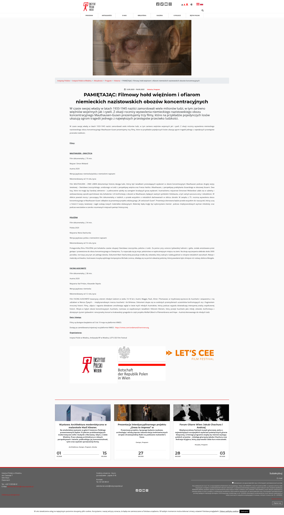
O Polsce (177, 15)
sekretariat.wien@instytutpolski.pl (20, 487)
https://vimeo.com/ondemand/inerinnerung (132, 327)
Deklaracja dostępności (11, 495)
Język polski (195, 15)
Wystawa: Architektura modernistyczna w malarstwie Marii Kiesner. (83, 426)
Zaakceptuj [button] (244, 511)
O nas (124, 15)
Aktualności (107, 15)
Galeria (160, 15)
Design (81, 447)
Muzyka (197, 445)
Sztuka (94, 447)
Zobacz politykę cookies (229, 511)
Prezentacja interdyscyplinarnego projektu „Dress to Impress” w (142, 426)
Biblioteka (142, 15)
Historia (150, 89)
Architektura (73, 447)
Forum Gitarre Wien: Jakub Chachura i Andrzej (201, 426)
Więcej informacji (276, 499)
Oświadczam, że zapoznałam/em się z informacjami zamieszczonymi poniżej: (258, 483)
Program (89, 15)
